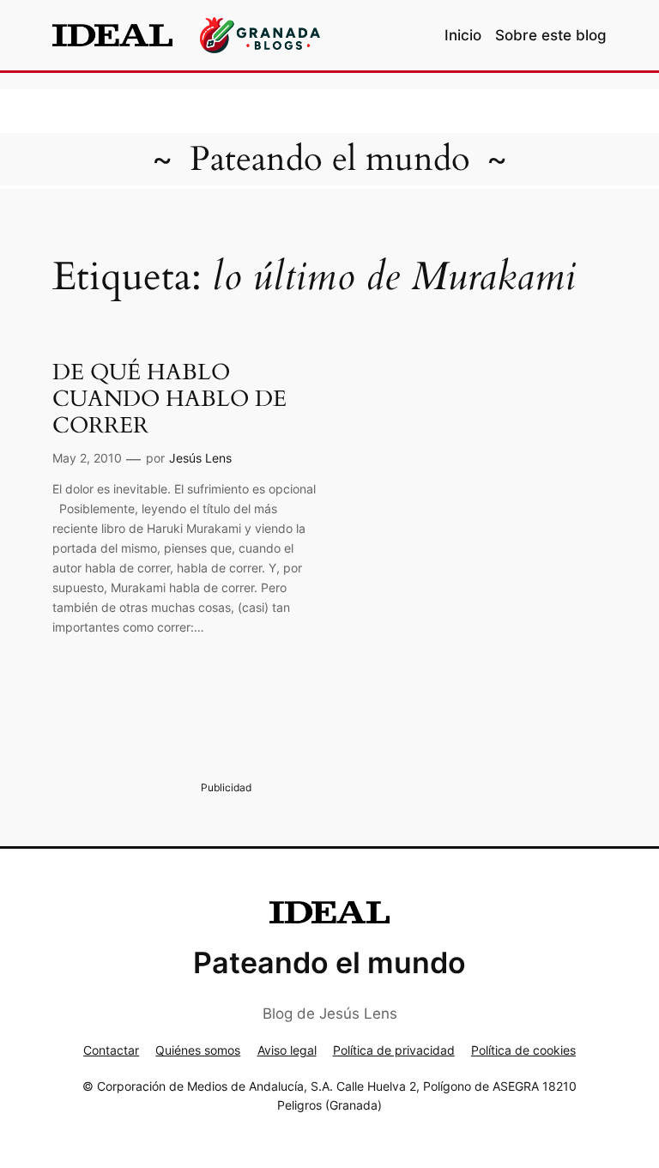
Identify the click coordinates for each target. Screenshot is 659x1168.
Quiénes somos (197, 1050)
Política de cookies (523, 1050)
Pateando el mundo (330, 159)
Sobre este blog (551, 35)
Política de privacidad (394, 1050)
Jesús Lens (200, 458)
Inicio (462, 35)
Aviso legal (287, 1050)
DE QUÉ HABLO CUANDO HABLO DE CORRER (169, 399)
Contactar (111, 1050)
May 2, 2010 (87, 458)
